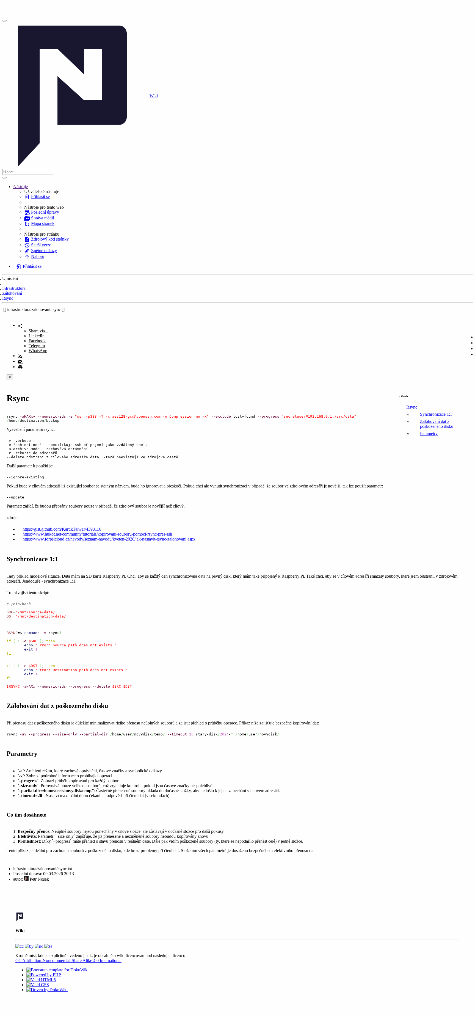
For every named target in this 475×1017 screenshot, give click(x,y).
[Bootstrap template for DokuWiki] (57, 970)
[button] (20, 186)
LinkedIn (37, 336)
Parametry (429, 433)
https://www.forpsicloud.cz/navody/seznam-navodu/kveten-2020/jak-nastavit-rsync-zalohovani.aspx (109, 539)
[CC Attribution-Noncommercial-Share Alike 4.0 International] (33, 946)
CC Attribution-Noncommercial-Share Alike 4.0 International (68, 960)
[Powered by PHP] (43, 974)
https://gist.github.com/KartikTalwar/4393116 (62, 529)
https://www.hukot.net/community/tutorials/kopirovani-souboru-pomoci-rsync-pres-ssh (97, 534)
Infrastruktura (14, 288)
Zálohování (12, 293)
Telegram (37, 345)
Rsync (7, 298)
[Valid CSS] (37, 984)
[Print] (20, 366)
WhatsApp (38, 350)
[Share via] (20, 325)
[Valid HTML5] (41, 979)
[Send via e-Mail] (20, 361)
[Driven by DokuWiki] (47, 989)
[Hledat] (4, 177)
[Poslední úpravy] (20, 355)
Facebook (37, 340)
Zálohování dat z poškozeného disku (436, 424)
